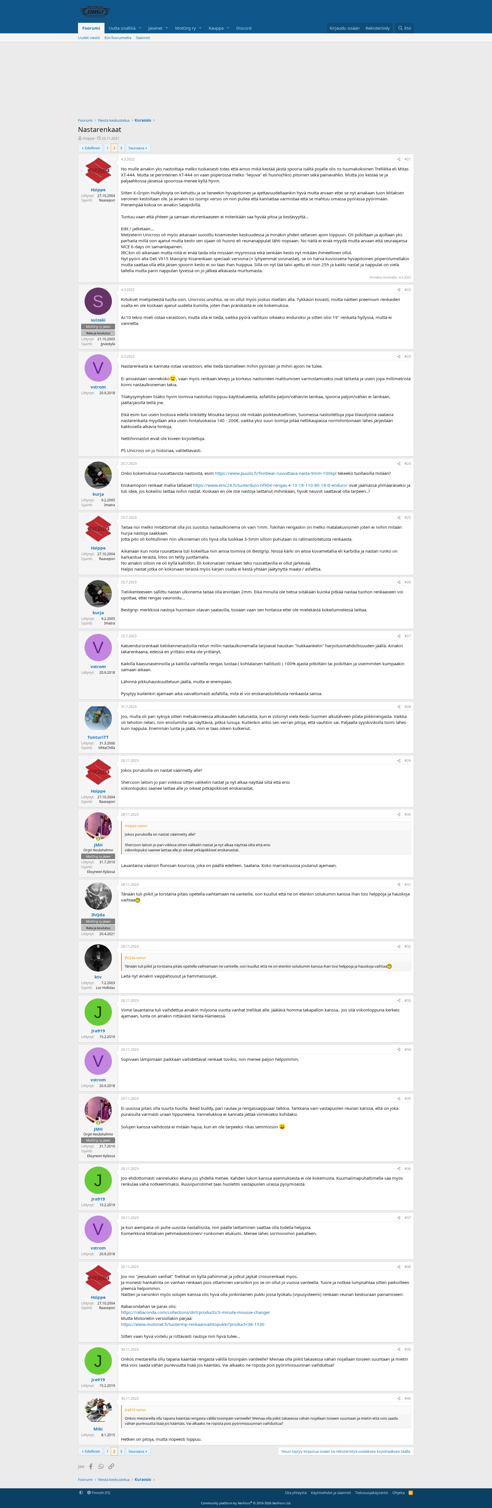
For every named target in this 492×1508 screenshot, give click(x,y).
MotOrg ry (185, 28)
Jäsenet (155, 28)
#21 (408, 159)
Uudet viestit (89, 37)
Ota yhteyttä (296, 1492)
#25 (408, 517)
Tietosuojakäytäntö (371, 1492)
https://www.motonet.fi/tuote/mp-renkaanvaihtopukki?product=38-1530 (193, 1324)
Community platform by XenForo (246, 1503)
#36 (408, 1168)
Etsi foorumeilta (117, 37)
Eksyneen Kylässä (101, 871)
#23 (408, 356)
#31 (408, 884)
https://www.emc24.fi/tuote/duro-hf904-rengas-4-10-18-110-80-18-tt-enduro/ (270, 485)
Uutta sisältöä (122, 28)
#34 (408, 1049)
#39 (408, 1349)
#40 (408, 1398)
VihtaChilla (106, 747)
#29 (408, 760)
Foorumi (91, 28)
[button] (140, 28)
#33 (408, 1000)
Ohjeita (398, 1492)
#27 (408, 636)
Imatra (109, 504)
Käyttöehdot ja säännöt (331, 1492)
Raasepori (107, 200)
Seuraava (136, 147)
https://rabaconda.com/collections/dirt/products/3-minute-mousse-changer (195, 1312)
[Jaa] (399, 159)
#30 (408, 814)
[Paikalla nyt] (98, 838)
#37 (408, 1217)
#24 (408, 463)
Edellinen (92, 147)
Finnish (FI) (100, 1492)
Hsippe (89, 138)
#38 (408, 1266)
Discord (243, 28)
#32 (408, 946)
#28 (408, 706)
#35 (408, 1098)
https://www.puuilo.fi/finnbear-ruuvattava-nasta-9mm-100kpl (276, 473)
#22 (408, 289)
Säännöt (143, 37)
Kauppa (216, 28)
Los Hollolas (105, 987)
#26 (408, 582)
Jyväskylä (108, 343)
